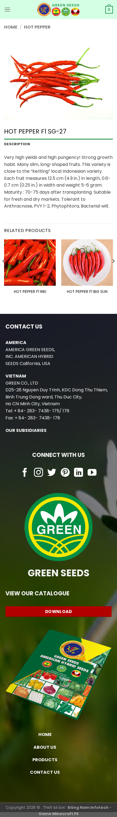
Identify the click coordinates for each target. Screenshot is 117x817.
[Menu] (7, 9)
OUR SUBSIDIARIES (26, 430)
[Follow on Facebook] (24, 473)
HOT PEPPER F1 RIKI (30, 291)
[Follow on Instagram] (38, 473)
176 (66, 411)
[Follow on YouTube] (92, 473)
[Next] (113, 272)
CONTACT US (45, 772)
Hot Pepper (37, 27)
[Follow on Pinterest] (65, 473)
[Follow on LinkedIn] (78, 473)
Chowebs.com (58, 484)
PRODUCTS (44, 760)
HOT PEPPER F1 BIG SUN (87, 291)
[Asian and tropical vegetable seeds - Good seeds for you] (59, 9)
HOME (45, 734)
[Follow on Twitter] (51, 473)
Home (10, 27)
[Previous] (4, 272)
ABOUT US (44, 747)
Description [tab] (17, 144)
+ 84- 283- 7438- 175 (36, 411)
